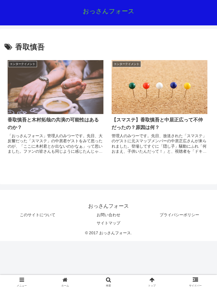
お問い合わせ (108, 215)
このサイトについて (37, 215)
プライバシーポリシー (179, 215)
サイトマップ (108, 223)
